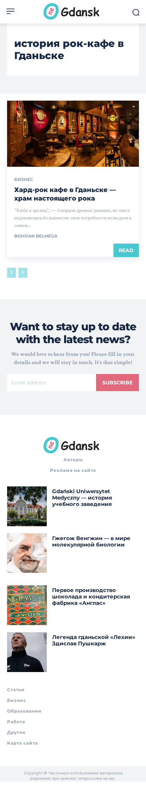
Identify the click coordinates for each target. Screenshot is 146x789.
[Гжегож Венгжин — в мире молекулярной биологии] (27, 553)
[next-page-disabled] (22, 273)
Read (126, 250)
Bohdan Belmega (35, 236)
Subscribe (117, 382)
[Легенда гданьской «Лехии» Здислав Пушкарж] (27, 652)
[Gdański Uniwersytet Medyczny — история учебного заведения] (27, 506)
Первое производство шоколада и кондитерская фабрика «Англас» (91, 596)
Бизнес (23, 179)
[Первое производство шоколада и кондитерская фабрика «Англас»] (27, 605)
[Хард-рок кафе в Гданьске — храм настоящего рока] (73, 134)
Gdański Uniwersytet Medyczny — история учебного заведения (82, 497)
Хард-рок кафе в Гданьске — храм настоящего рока (65, 194)
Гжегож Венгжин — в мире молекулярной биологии (91, 541)
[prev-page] (11, 273)
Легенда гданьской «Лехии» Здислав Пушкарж (93, 640)
